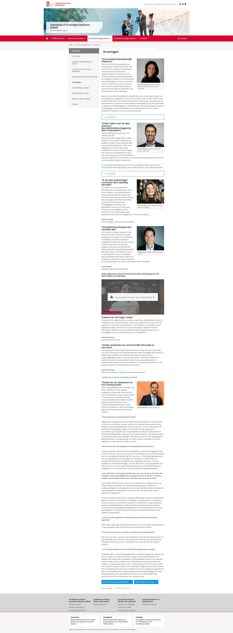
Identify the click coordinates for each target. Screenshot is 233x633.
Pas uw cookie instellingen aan (126, 297)
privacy (99, 630)
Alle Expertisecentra (100, 604)
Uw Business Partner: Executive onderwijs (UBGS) (79, 600)
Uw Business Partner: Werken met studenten (127, 600)
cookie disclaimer (111, 630)
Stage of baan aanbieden (126, 604)
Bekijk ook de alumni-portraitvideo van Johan (120, 377)
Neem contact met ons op (144, 582)
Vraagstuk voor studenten (127, 610)
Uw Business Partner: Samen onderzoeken (101, 600)
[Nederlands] (180, 4)
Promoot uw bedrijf (124, 607)
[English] (183, 4)
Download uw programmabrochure (116, 582)
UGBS (71, 45)
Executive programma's (83, 45)
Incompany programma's (77, 610)
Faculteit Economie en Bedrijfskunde (150, 600)
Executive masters (75, 604)
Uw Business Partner (149, 604)
